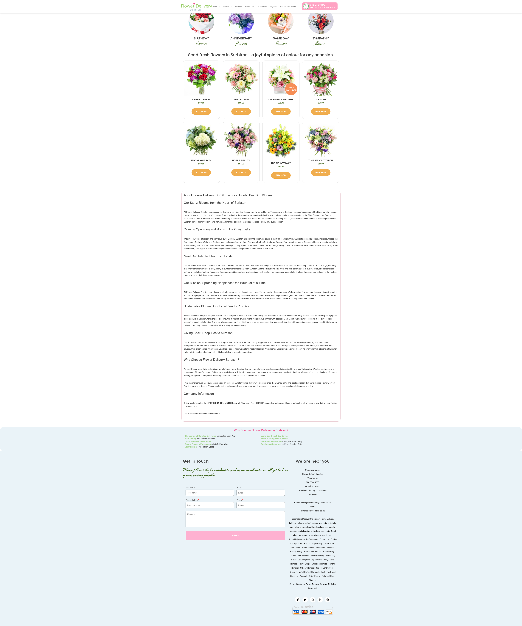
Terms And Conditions (299, 555)
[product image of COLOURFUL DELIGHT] (281, 79)
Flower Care (249, 6)
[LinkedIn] (320, 599)
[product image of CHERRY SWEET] (201, 79)
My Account (302, 576)
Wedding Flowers (319, 563)
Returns (325, 576)
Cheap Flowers (296, 572)
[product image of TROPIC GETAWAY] (281, 141)
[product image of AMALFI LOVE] (241, 79)
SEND (235, 535)
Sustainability (328, 551)
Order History (314, 576)
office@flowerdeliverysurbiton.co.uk (316, 502)
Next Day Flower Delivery (317, 559)
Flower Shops (304, 563)
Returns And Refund (288, 6)
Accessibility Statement (308, 539)
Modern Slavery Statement (313, 547)
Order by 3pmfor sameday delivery (322, 6)
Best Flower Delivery (324, 567)
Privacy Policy (296, 551)
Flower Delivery (317, 555)
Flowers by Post (318, 572)
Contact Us (227, 6)
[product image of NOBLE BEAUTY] (241, 140)
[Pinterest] (327, 599)
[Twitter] (305, 599)
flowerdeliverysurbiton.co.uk (313, 510)
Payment (273, 6)
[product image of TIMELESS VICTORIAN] (321, 140)
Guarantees (262, 6)
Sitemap (312, 580)
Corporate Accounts (305, 543)
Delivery (238, 6)
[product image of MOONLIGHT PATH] (201, 140)
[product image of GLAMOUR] (321, 79)
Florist (307, 572)
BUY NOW (201, 111)
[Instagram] (312, 599)
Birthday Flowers (306, 567)
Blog (332, 576)
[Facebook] (297, 599)
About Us (216, 6)
